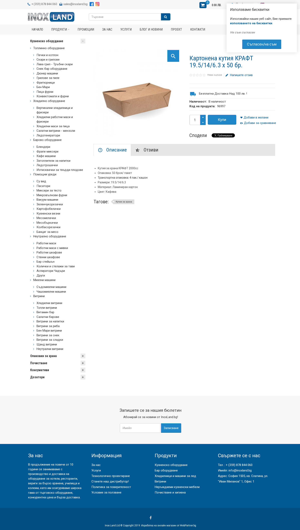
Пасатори (43, 186)
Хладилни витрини (49, 303)
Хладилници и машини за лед (175, 476)
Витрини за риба (48, 326)
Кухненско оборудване (46, 41)
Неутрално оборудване (49, 236)
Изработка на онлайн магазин (158, 525)
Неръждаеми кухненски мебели (177, 487)
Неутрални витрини (50, 349)
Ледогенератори (48, 135)
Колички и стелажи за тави (56, 266)
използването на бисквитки (251, 23)
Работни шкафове (49, 252)
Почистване (38, 363)
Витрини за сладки (50, 340)
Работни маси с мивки (52, 248)
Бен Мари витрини (49, 330)
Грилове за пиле (48, 78)
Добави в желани (256, 117)
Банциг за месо (47, 232)
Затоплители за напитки (53, 161)
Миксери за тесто (49, 190)
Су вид (41, 181)
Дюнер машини (47, 73)
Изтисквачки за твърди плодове (60, 170)
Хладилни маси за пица (53, 126)
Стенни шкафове (48, 257)
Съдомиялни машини (51, 287)
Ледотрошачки (47, 165)
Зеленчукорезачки (50, 204)
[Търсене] (165, 16)
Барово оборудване (47, 140)
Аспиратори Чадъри (51, 271)
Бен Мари (43, 87)
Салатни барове (48, 317)
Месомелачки (46, 218)
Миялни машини (44, 280)
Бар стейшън (45, 261)
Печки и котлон (47, 55)
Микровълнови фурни (52, 195)
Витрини (39, 296)
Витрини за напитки (50, 321)
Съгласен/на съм (262, 44)
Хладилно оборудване (49, 101)
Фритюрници (46, 82)
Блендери (43, 147)
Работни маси (46, 243)
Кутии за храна (124, 201)
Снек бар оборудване (52, 69)
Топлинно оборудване (49, 48)
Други (41, 275)
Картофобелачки (49, 209)
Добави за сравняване (260, 123)
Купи (222, 119)
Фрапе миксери (47, 151)
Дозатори (37, 377)
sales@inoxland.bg (75, 4)
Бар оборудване (166, 470)
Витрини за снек (48, 335)
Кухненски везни (48, 213)
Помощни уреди (44, 174)
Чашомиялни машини (51, 291)
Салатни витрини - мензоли (56, 131)
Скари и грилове (48, 59)
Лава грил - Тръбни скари (55, 64)
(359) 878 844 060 (45, 4)
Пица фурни (45, 92)
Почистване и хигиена (170, 492)
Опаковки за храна (43, 356)
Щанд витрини (47, 344)
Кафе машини (46, 156)
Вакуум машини (47, 199)
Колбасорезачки (48, 227)
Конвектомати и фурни (53, 96)
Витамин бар (45, 312)
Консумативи (39, 370)
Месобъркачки (47, 223)
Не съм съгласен (242, 32)
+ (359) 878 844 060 (239, 465)
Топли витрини (47, 308)
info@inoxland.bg (240, 470)
